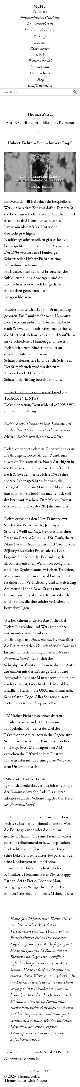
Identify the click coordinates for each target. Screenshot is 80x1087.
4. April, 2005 (40, 1070)
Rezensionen (40, 48)
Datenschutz (40, 73)
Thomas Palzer (40, 114)
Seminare (40, 11)
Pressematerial (40, 60)
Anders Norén (35, 1080)
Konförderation (40, 85)
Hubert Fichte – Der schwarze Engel (40, 143)
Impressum (40, 66)
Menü (40, 6)
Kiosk (40, 54)
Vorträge (40, 36)
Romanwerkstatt (40, 23)
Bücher (40, 42)
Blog (40, 79)
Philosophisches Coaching (40, 17)
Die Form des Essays (40, 29)
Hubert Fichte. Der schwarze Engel (32, 392)
